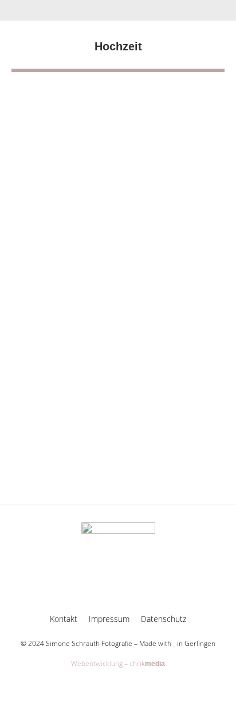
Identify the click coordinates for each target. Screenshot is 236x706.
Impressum (109, 618)
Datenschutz (163, 618)
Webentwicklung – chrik (118, 663)
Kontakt (63, 618)
